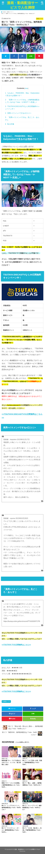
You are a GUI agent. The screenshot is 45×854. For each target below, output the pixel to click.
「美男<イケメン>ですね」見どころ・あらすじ (22, 118)
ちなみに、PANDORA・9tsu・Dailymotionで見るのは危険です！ (22, 94)
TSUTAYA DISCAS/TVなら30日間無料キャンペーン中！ (22, 107)
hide (26, 88)
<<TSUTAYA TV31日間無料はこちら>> (16, 645)
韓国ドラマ (7, 701)
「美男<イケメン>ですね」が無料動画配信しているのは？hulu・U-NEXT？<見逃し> (22, 101)
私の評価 (9, 124)
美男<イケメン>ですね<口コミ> (18, 113)
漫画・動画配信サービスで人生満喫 (22, 5)
